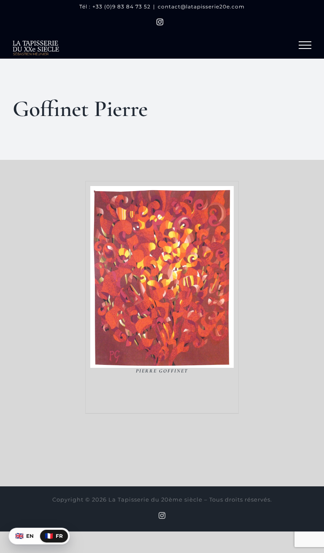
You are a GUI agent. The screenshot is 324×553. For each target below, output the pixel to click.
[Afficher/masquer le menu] (305, 45)
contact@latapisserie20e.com (201, 6)
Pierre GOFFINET (162, 371)
